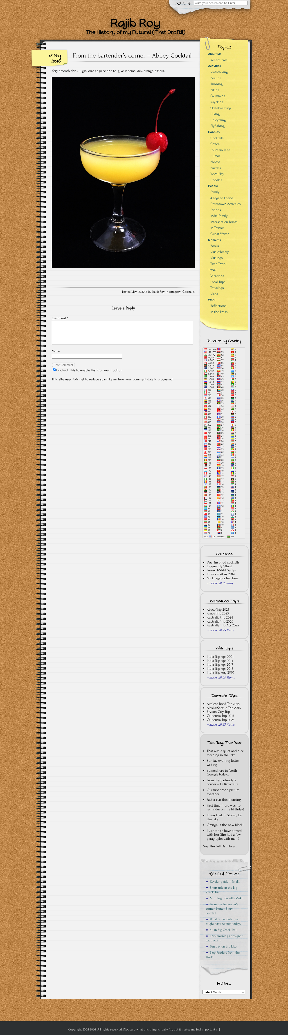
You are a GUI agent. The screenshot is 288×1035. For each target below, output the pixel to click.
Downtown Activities (225, 204)
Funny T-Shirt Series (221, 570)
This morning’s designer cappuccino (224, 938)
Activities (214, 66)
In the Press (219, 312)
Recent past (218, 60)
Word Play (217, 174)
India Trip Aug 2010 (220, 672)
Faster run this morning (224, 800)
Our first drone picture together (223, 792)
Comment (60, 318)
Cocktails (188, 292)
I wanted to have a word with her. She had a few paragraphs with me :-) (224, 835)
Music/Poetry (219, 252)
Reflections (218, 306)
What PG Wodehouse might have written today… (223, 921)
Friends (215, 210)
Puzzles (215, 168)
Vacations (217, 276)
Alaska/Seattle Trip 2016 (224, 708)
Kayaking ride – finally (224, 881)
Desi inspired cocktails (223, 562)
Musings (216, 258)
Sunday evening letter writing (223, 763)
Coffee (215, 144)
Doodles (216, 180)
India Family (219, 216)
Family (215, 192)
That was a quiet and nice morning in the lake (225, 753)
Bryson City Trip (218, 712)
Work (211, 300)
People (213, 186)
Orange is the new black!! (225, 825)
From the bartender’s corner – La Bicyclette (222, 782)
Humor (215, 156)
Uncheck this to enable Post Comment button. (89, 370)
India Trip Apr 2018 (220, 669)
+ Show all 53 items (221, 724)
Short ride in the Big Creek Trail (221, 890)
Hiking (215, 114)
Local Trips (217, 282)
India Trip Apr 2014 (220, 661)
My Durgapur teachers (223, 578)
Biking (214, 90)
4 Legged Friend (221, 198)
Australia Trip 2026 (220, 621)
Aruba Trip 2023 (218, 613)
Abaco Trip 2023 (218, 609)
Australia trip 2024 (220, 617)
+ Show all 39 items (221, 677)
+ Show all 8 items (220, 583)
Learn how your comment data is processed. (141, 379)
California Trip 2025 (220, 720)
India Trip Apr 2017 (220, 664)
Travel (212, 270)
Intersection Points (224, 222)
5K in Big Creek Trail (222, 930)
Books (214, 246)
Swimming (217, 96)
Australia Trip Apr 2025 (223, 625)
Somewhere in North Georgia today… (222, 772)
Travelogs (217, 288)
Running (216, 84)
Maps (214, 294)
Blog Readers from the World (223, 955)
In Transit (217, 228)
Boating (215, 78)
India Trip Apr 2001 (220, 657)
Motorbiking (219, 72)
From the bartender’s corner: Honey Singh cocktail (222, 908)
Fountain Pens (220, 150)
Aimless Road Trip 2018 (223, 704)
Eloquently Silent (219, 566)
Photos (215, 162)
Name (56, 351)
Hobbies (214, 132)
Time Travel (218, 264)
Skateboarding (220, 108)
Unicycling (218, 120)
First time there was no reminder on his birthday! (225, 807)
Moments (214, 240)
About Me (214, 54)
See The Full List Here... (220, 846)
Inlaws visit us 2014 (221, 574)
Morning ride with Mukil (225, 898)
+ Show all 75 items (221, 630)
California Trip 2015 (220, 716)
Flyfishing (217, 126)
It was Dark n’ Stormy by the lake (224, 817)
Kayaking (216, 102)
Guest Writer (219, 234)
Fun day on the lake (222, 946)
